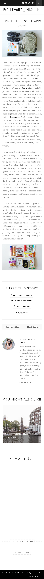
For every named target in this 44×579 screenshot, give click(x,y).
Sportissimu (27, 88)
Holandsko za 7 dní (15, 438)
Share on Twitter (24, 301)
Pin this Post (23, 306)
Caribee (35, 78)
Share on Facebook (22, 295)
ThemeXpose (22, 573)
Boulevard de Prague (28, 341)
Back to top (34, 576)
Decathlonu (15, 117)
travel (25, 313)
